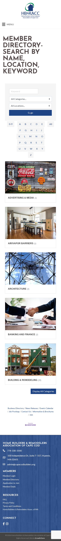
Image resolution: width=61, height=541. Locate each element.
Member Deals (9, 486)
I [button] (36, 130)
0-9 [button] (10, 124)
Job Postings (14, 411)
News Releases (32, 408)
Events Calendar (46, 408)
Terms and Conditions (12, 506)
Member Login (9, 476)
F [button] (20, 130)
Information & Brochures (43, 411)
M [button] (30, 136)
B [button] (25, 124)
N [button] (36, 136)
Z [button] (30, 155)
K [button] (19, 136)
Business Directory (16, 408)
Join (31, 415)
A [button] (20, 124)
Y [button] (42, 148)
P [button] (20, 142)
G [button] (26, 130)
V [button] (25, 148)
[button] (43, 391)
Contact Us (26, 411)
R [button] (31, 142)
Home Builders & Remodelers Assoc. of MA (20, 509)
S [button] (36, 142)
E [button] (42, 124)
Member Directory (11, 479)
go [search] (31, 112)
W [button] (31, 148)
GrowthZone (40, 538)
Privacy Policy (8, 503)
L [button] (24, 136)
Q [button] (25, 142)
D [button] (36, 124)
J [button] (41, 130)
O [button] (42, 136)
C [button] (31, 124)
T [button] (41, 142)
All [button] (50, 124)
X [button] (37, 148)
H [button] (31, 130)
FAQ (5, 499)
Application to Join (11, 483)
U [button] (19, 148)
